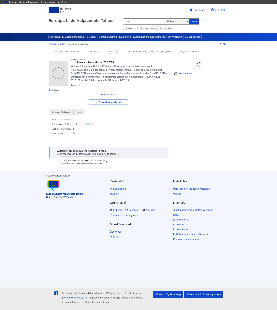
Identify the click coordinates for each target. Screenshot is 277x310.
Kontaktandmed (118, 189)
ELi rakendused (181, 219)
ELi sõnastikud (180, 224)
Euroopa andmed (108, 37)
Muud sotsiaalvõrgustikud (126, 215)
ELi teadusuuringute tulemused (149, 37)
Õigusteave (115, 232)
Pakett (79, 112)
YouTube (150, 210)
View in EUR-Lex (185, 74)
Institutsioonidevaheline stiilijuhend (191, 234)
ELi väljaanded (192, 37)
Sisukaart (114, 193)
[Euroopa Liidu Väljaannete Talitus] (59, 10)
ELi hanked (125, 37)
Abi (224, 44)
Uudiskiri (177, 193)
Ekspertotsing (166, 28)
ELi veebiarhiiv (180, 229)
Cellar (176, 215)
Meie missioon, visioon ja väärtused (191, 189)
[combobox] (143, 21)
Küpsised (114, 236)
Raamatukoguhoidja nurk (186, 239)
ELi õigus (92, 37)
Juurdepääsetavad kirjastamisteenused (193, 210)
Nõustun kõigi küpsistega (168, 294)
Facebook (134, 210)
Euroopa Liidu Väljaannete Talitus (81, 20)
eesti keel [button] (220, 10)
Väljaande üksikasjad (61, 112)
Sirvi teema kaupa (148, 28)
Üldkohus (71, 124)
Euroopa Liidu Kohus (84, 124)
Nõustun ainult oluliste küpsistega (203, 294)
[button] (107, 162)
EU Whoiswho (175, 37)
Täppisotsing (130, 28)
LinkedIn (117, 210)
